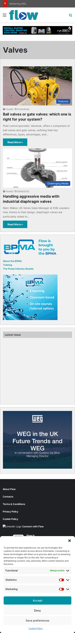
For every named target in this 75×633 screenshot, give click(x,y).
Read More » (15, 142)
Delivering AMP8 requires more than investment (36, 3)
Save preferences (37, 620)
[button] (69, 540)
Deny (37, 610)
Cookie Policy (36, 628)
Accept (37, 600)
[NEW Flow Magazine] (23, 15)
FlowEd (9, 109)
